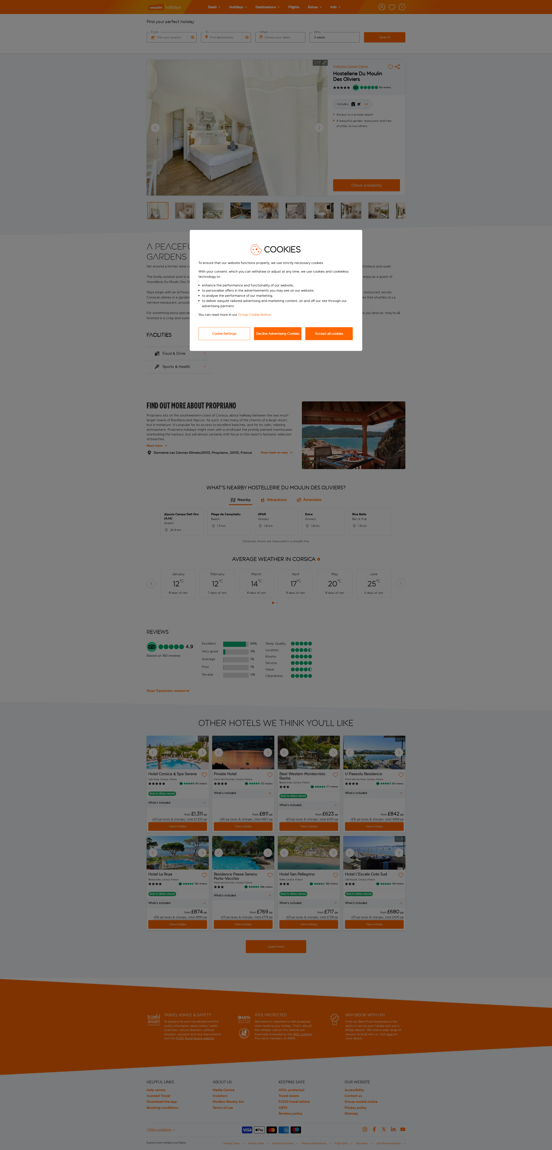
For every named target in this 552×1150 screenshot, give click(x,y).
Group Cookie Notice (254, 315)
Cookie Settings (224, 333)
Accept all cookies (329, 333)
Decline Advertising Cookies (278, 333)
